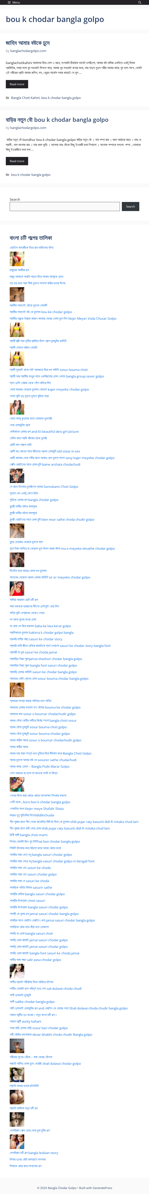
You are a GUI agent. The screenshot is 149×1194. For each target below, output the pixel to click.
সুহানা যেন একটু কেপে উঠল (24, 493)
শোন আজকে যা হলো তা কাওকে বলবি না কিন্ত (34, 773)
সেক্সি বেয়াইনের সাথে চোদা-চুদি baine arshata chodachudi (45, 464)
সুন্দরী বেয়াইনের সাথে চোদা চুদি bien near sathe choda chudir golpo (52, 519)
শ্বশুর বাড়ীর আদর (19, 746)
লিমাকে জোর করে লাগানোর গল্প (25, 1166)
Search (15, 199)
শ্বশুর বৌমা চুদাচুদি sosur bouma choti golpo (38, 727)
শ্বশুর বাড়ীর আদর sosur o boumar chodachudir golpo (45, 740)
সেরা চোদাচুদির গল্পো (20, 425)
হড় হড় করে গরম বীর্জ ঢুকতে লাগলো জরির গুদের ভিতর (37, 283)
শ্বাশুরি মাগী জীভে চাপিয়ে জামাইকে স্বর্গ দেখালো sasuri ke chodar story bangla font (60, 645)
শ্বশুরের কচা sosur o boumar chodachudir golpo (43, 714)
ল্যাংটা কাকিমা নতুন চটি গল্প (24, 1108)
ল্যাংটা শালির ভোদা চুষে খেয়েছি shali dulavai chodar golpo (45, 1063)
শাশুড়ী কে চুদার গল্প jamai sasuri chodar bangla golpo (44, 913)
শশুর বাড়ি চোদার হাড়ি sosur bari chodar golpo (39, 1028)
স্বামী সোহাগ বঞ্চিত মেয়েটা (23, 347)
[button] (139, 2)
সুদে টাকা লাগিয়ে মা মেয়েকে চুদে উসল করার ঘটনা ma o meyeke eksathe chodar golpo (62, 548)
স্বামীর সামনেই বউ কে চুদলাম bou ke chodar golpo (41, 312)
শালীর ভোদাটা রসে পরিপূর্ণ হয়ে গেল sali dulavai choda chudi (45, 988)
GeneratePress (102, 1188)
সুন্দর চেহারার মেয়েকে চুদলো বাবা (26, 542)
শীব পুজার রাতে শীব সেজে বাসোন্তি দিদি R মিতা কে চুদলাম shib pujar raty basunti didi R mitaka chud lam (74, 821)
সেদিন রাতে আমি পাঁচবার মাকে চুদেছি (28, 438)
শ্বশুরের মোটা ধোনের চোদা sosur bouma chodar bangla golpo (49, 678)
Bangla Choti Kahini (25, 97)
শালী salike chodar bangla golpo (32, 1001)
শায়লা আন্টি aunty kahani (25, 1021)
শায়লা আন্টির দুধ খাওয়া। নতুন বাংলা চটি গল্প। (33, 1015)
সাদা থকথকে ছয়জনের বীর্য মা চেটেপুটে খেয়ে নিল (34, 606)
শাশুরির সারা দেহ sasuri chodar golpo (33, 874)
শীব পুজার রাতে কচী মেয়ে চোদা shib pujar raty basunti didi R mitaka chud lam (60, 828)
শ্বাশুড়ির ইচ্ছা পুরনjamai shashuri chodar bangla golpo (46, 659)
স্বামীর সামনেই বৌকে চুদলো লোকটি (28, 305)
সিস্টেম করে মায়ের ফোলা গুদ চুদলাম (28, 570)
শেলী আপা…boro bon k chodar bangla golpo (40, 802)
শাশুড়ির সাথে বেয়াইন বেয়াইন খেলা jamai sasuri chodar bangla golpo (52, 920)
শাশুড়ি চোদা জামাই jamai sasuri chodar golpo (39, 940)
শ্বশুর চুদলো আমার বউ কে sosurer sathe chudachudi (43, 760)
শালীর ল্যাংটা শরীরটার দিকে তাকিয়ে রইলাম (31, 982)
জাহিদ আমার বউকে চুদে (28, 43)
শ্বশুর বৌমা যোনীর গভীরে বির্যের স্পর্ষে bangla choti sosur (43, 720)
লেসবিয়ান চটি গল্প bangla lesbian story (34, 1153)
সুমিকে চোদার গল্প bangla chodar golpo (34, 499)
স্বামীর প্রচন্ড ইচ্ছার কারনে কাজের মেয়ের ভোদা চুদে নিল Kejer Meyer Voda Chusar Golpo (63, 318)
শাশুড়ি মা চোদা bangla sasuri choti (31, 933)
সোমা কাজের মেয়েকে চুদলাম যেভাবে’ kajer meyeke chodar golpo (49, 389)
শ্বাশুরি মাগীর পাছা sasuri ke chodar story (36, 639)
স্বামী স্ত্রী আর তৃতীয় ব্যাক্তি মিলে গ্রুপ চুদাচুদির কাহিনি (38, 341)
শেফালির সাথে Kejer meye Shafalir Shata (37, 808)
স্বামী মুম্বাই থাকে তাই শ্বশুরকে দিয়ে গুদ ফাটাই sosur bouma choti (49, 369)
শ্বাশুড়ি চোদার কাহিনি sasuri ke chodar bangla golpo (43, 672)
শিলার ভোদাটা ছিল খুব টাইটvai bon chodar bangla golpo (45, 841)
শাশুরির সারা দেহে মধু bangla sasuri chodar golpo (41, 854)
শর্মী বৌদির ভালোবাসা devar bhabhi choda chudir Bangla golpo (51, 1034)
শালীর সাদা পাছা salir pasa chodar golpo (35, 959)
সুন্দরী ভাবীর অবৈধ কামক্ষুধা (23, 506)
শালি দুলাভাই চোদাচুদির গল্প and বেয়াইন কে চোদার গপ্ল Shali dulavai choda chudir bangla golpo (69, 1008)
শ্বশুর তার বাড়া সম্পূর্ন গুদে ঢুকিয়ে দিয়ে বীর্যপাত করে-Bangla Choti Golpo (50, 753)
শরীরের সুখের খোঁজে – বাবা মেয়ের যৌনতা (31, 1057)
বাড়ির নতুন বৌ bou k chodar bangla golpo (57, 119)
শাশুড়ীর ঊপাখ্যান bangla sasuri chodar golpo (39, 907)
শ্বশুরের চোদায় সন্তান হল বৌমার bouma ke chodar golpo (45, 707)
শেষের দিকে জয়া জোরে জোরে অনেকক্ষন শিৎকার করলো (38, 795)
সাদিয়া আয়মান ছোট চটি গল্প (24, 599)
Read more (17, 84)
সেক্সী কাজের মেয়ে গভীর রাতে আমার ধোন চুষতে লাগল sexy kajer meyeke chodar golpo (62, 458)
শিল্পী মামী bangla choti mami (29, 835)
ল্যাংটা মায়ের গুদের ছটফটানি (24, 1085)
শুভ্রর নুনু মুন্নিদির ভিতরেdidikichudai (32, 815)
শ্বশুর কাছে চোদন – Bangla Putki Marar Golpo (39, 766)
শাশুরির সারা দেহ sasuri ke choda (30, 867)
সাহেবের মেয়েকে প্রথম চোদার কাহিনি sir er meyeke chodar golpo (50, 577)
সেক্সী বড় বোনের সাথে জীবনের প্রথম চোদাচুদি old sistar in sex (45, 451)
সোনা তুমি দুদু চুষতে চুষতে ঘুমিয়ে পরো (29, 396)
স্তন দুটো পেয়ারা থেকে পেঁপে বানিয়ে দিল (30, 383)
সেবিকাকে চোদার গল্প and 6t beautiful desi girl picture (44, 431)
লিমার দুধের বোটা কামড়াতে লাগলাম (28, 1159)
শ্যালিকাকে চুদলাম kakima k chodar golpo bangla (42, 632)
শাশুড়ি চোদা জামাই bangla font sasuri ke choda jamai (44, 953)
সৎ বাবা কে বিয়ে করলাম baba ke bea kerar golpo (40, 626)
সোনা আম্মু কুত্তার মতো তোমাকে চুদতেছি (31, 418)
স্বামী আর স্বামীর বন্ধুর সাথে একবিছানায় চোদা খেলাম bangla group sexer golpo (57, 376)
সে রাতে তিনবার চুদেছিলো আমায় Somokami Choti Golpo (44, 486)
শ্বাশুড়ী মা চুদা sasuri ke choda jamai (33, 652)
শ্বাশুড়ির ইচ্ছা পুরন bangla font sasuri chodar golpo (43, 665)
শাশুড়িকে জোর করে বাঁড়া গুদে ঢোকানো (29, 927)
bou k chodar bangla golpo (61, 97)
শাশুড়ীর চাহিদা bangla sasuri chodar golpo (37, 894)
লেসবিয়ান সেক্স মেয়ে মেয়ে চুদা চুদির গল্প (30, 1130)
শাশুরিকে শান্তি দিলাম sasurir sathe (31, 887)
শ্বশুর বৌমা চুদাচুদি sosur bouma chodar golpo (40, 733)
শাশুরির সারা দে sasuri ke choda (29, 881)
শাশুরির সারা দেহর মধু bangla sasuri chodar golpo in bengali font (52, 861)
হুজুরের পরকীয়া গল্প (19, 270)
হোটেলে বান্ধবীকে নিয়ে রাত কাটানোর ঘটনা (31, 247)
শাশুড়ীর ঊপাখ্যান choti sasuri (27, 900)
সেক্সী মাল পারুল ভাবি (20, 444)
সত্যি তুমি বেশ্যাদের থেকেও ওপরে (27, 613)
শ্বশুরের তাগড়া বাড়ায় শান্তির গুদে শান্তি (30, 700)
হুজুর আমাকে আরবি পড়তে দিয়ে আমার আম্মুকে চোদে (36, 276)
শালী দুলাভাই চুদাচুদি (20, 995)
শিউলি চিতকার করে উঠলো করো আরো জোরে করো (35, 848)
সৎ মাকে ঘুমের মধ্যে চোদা (23, 619)
